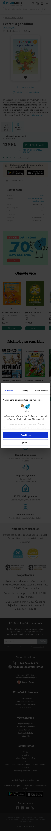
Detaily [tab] (25, 390)
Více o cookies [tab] (41, 390)
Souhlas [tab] (9, 390)
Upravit (24, 442)
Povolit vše (26, 435)
